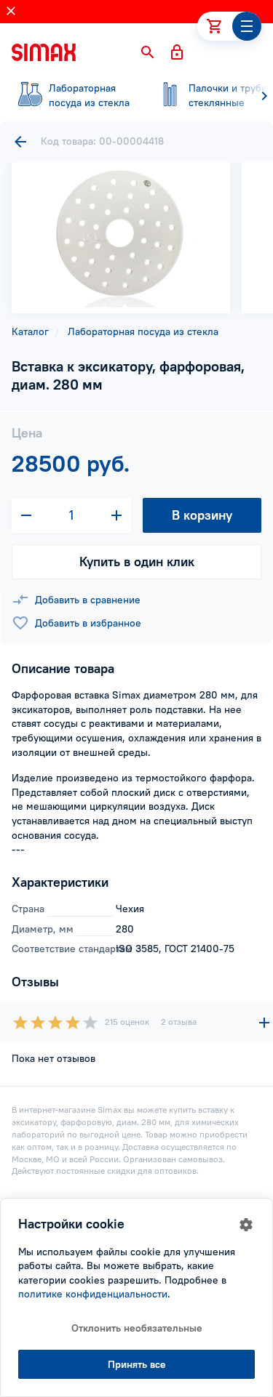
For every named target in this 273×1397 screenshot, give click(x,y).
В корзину (202, 515)
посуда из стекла (89, 95)
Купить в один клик (136, 561)
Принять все (137, 1364)
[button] (147, 52)
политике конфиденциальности (92, 1293)
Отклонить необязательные (136, 1327)
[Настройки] (246, 1224)
